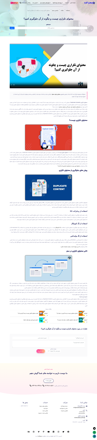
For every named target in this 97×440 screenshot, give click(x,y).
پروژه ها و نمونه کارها (57, 3)
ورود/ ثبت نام (14, 3)
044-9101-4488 (36, 386)
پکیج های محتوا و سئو (45, 3)
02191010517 (24, 3)
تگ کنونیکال (58, 227)
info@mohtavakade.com (79, 407)
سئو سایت (45, 408)
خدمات (66, 3)
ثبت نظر (41, 351)
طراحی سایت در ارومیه (43, 413)
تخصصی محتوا (55, 10)
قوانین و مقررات (64, 411)
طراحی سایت (45, 411)
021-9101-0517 (48, 386)
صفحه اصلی (72, 2)
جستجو (12, 28)
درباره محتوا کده (64, 406)
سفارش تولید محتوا (56, 94)
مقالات (62, 10)
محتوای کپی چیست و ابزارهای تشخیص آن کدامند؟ (69, 166)
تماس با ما (35, 3)
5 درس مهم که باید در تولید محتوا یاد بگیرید (70, 247)
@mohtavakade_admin (79, 417)
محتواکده (68, 10)
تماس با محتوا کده (64, 408)
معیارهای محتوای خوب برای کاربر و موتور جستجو (69, 107)
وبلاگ (29, 2)
